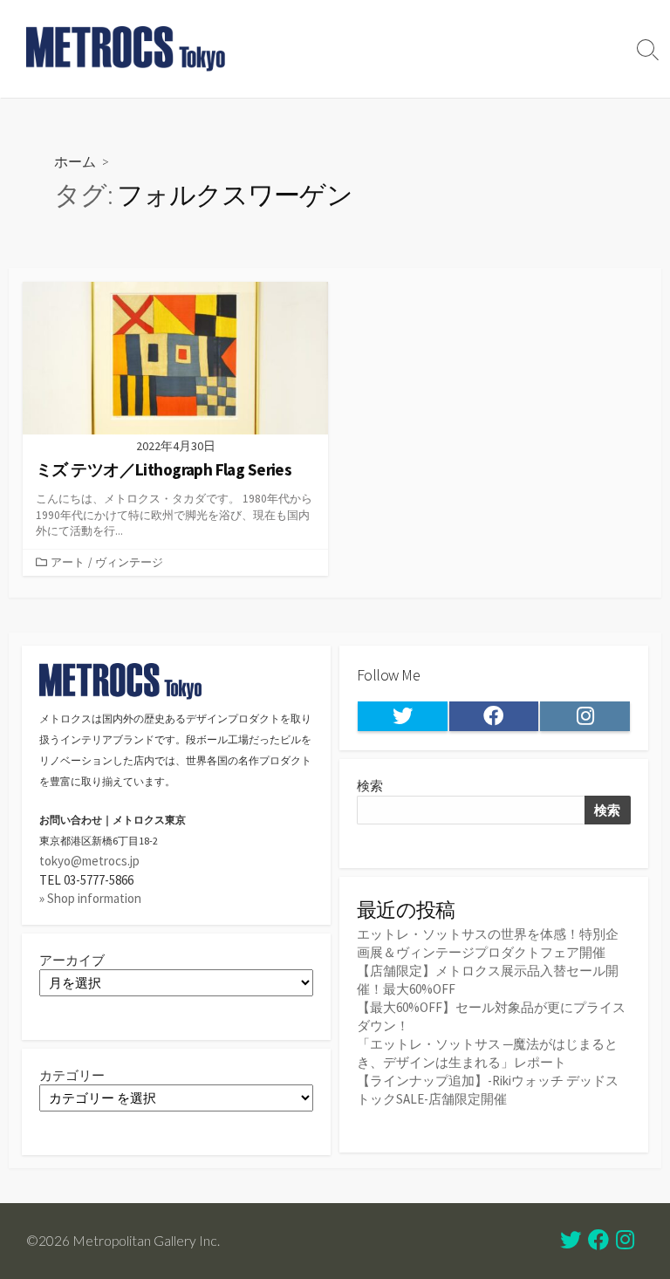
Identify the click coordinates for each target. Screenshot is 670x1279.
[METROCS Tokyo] (126, 49)
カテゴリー (72, 1075)
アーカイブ (72, 960)
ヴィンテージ (129, 562)
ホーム (75, 161)
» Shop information (90, 898)
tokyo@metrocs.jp (89, 860)
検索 (370, 785)
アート (68, 562)
